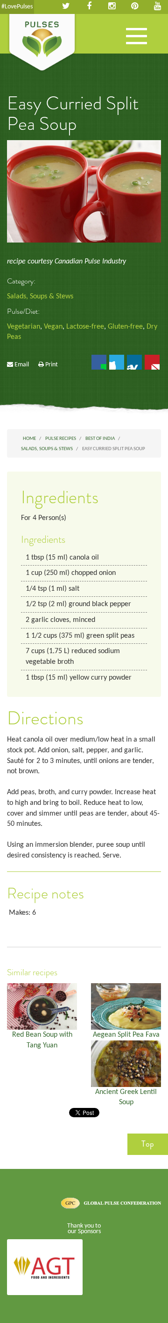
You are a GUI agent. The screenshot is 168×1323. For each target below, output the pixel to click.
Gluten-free (125, 327)
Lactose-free (85, 327)
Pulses (42, 43)
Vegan (53, 327)
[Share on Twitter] (116, 362)
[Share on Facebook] (98, 362)
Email (21, 364)
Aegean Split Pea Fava (126, 1035)
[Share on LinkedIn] (134, 362)
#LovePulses (17, 6)
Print (51, 364)
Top (147, 1143)
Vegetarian (23, 327)
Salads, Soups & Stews (40, 296)
